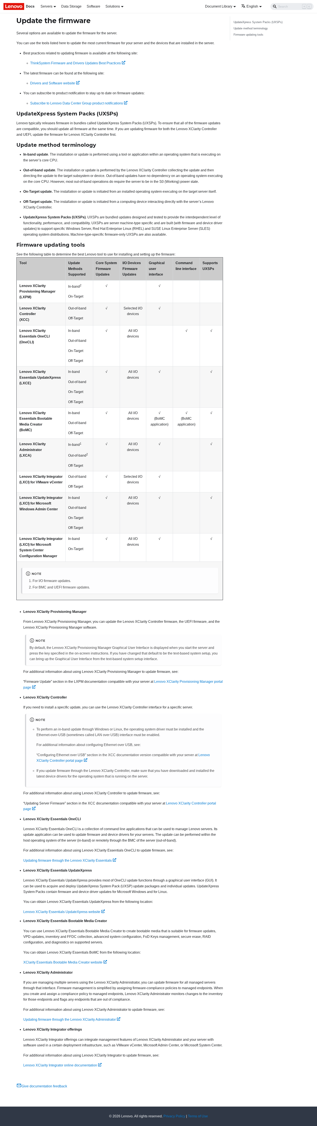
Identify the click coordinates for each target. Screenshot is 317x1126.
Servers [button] (46, 6)
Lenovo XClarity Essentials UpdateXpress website (61, 912)
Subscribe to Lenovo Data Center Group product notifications (76, 103)
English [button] (252, 6)
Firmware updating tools (248, 34)
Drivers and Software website (52, 83)
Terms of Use (198, 1116)
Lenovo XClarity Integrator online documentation (60, 1065)
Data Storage (71, 6)
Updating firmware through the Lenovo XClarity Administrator (69, 1019)
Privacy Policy (174, 1116)
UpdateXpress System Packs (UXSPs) (258, 22)
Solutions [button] (112, 6)
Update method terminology (251, 28)
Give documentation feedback (44, 1086)
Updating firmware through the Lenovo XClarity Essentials (67, 860)
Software (93, 6)
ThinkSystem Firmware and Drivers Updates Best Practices (75, 63)
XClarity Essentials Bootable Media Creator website (62, 962)
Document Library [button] (218, 6)
